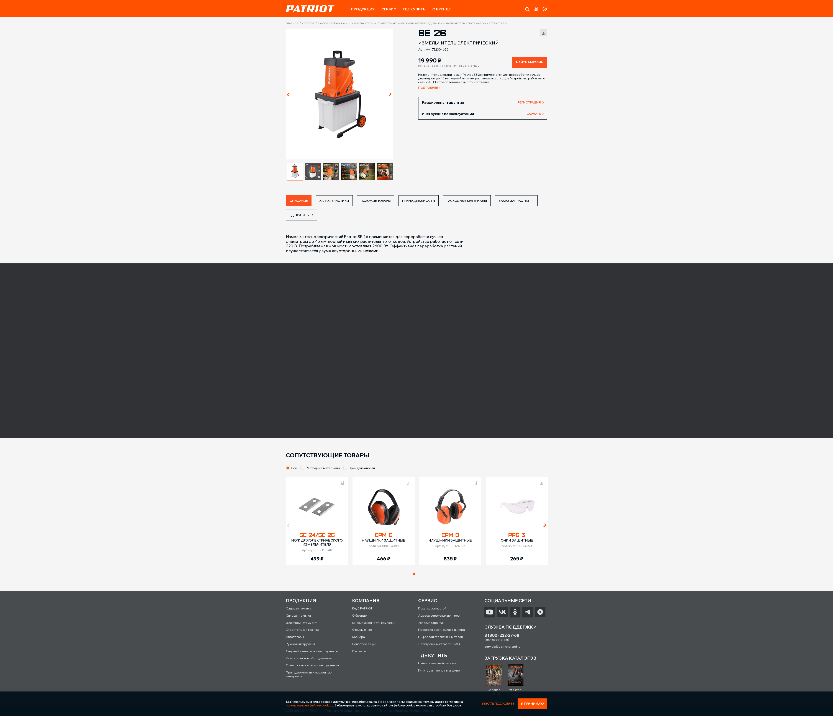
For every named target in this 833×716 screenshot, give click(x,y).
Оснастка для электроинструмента (312, 665)
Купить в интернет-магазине (439, 670)
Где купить (414, 9)
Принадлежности (362, 468)
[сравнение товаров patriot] (342, 482)
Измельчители (362, 23)
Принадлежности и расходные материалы (309, 674)
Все (294, 468)
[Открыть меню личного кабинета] (544, 8)
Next (390, 94)
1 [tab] (414, 574)
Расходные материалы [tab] (466, 201)
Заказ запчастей (513, 201)
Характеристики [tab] (334, 201)
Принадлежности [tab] (418, 201)
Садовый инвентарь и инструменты (312, 651)
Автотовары (295, 637)
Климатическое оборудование (309, 658)
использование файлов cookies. (310, 705)
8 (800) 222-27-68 (501, 635)
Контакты (359, 651)
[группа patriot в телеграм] (527, 612)
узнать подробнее (498, 704)
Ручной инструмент (300, 644)
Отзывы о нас (362, 630)
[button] (527, 9)
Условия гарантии (431, 623)
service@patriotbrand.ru (502, 647)
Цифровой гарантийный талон (440, 637)
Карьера (358, 637)
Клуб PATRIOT (362, 608)
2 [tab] (419, 574)
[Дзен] (540, 612)
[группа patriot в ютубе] (489, 612)
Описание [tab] (299, 201)
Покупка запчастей (432, 608)
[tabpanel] (317, 521)
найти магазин (529, 62)
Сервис (388, 9)
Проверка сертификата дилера (441, 630)
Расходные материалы (323, 468)
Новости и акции (364, 644)
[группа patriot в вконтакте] (502, 612)
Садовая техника (331, 23)
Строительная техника (303, 630)
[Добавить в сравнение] (543, 32)
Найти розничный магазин (437, 663)
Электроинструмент (301, 623)
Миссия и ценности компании (373, 623)
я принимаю (532, 704)
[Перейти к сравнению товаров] (536, 8)
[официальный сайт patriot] (310, 8)
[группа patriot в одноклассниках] (515, 612)
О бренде (441, 9)
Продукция (363, 9)
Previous (288, 94)
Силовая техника (298, 615)
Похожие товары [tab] (376, 201)
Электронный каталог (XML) (439, 644)
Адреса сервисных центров (438, 615)
